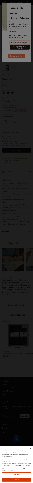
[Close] (31, 448)
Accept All (16, 479)
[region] (16, 464)
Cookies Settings (16, 474)
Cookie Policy (11, 470)
